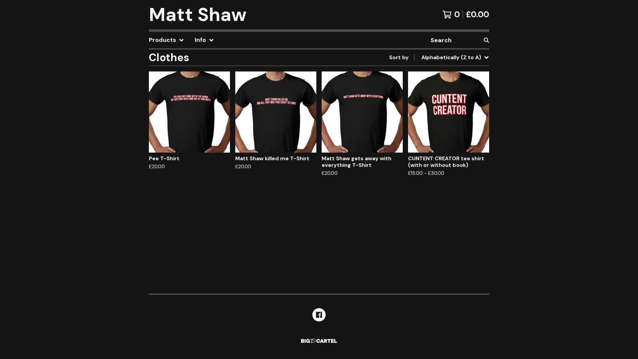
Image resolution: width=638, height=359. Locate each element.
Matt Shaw (198, 14)
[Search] (486, 40)
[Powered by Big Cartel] (319, 341)
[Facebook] (319, 314)
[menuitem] (166, 40)
